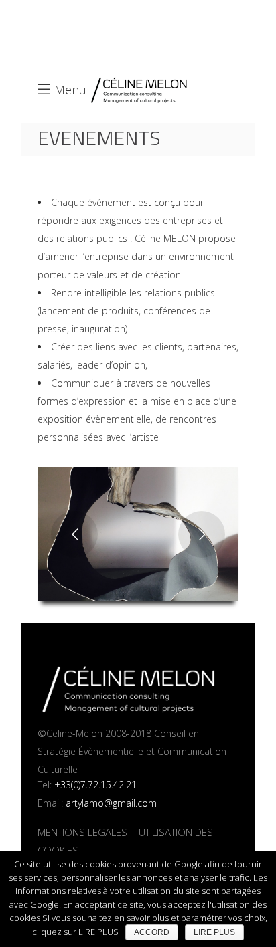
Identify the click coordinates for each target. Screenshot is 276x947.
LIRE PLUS (214, 932)
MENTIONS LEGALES (82, 832)
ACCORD (151, 932)
